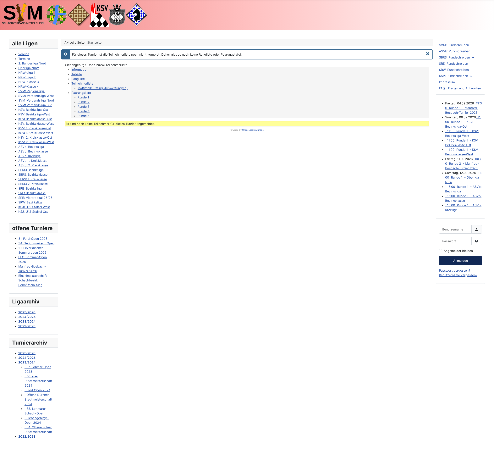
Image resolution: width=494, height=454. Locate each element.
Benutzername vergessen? (458, 275)
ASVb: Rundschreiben (454, 51)
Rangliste (78, 79)
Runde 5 (84, 116)
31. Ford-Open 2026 (32, 239)
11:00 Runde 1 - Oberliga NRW (463, 177)
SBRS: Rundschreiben (454, 57)
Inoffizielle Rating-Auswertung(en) (103, 88)
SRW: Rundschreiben (454, 70)
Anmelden (460, 261)
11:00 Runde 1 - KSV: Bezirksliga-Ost (463, 121)
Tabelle (76, 74)
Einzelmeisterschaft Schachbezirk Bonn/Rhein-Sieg (32, 280)
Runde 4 (84, 111)
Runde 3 (84, 106)
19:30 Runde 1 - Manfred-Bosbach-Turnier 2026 (463, 107)
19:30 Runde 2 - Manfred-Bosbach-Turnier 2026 (463, 163)
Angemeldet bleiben (458, 251)
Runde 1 (83, 97)
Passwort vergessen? (454, 270)
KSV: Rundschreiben (453, 76)
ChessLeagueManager (253, 130)
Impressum (447, 82)
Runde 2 (84, 102)
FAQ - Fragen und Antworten (460, 88)
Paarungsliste (81, 93)
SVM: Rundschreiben (454, 45)
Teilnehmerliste (82, 83)
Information (79, 69)
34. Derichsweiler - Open (36, 243)
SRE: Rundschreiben (453, 63)
